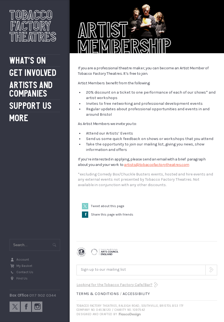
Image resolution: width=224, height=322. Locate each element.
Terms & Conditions (97, 293)
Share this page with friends (109, 214)
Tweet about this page (107, 206)
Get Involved (33, 73)
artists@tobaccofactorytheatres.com (156, 164)
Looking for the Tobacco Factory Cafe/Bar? (114, 284)
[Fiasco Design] (129, 314)
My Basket (24, 266)
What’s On (28, 60)
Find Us (22, 278)
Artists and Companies (31, 89)
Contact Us (24, 272)
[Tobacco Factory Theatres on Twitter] (15, 307)
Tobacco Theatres (33, 26)
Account (22, 259)
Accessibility (136, 293)
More (19, 118)
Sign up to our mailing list (103, 269)
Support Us (31, 106)
